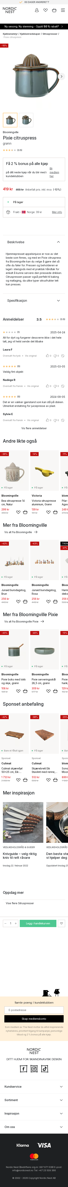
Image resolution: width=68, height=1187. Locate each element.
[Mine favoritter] (45, 10)
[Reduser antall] (5, 923)
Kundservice (13, 1086)
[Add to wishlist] (18, 512)
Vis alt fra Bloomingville (18, 532)
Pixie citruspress (12, 37)
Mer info (57, 212)
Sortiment (11, 1100)
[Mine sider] (36, 10)
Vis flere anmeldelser (34, 428)
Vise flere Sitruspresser (20, 903)
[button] (12, 150)
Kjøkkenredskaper (30, 34)
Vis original (31, 355)
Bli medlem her (54, 172)
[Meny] (63, 10)
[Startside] (10, 10)
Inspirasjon (12, 1113)
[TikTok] (44, 1068)
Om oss (10, 1127)
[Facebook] (23, 1068)
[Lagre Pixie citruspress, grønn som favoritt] (61, 923)
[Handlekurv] (54, 10)
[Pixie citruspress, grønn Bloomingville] (34, 76)
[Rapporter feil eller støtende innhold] (62, 356)
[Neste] (61, 76)
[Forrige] (6, 76)
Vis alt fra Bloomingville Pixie (21, 621)
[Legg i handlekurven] (25, 512)
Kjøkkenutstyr (10, 34)
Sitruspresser (50, 34)
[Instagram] (34, 1068)
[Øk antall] (15, 923)
